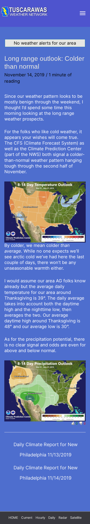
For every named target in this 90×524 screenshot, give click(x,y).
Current (26, 518)
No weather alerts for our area (45, 43)
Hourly (40, 518)
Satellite (75, 518)
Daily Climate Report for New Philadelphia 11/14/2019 (46, 469)
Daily (51, 518)
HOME (13, 518)
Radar (63, 518)
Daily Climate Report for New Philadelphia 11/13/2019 (46, 446)
